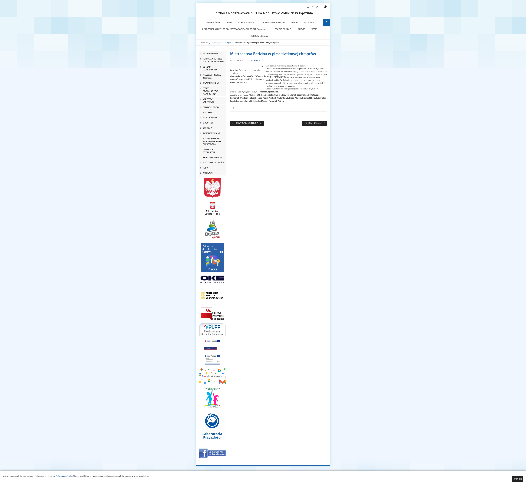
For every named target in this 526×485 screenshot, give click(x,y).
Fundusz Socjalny (259, 36)
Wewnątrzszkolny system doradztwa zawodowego (212, 141)
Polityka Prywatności (213, 162)
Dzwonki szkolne (211, 83)
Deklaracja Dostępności (209, 150)
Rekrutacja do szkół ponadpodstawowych (213, 60)
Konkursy (207, 112)
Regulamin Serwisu (212, 157)
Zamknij (518, 478)
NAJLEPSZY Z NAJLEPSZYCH (208, 100)
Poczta (314, 29)
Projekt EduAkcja (283, 29)
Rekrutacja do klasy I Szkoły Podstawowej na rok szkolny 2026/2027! (235, 29)
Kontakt (301, 29)
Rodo (205, 167)
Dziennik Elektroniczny (273, 22)
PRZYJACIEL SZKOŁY (211, 107)
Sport (229, 42)
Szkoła (229, 22)
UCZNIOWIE (309, 22)
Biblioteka (208, 122)
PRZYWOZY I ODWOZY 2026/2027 (212, 76)
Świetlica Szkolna (211, 133)
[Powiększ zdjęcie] (246, 94)
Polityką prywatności (63, 476)
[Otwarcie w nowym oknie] (212, 208)
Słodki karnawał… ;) (313, 123)
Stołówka (207, 128)
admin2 (257, 60)
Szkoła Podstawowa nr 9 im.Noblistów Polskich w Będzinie (264, 13)
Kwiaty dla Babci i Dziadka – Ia (248, 123)
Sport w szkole (210, 117)
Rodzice (294, 22)
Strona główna (212, 22)
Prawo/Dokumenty (247, 22)
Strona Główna (210, 53)
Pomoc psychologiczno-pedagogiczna (211, 91)
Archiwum (208, 173)
